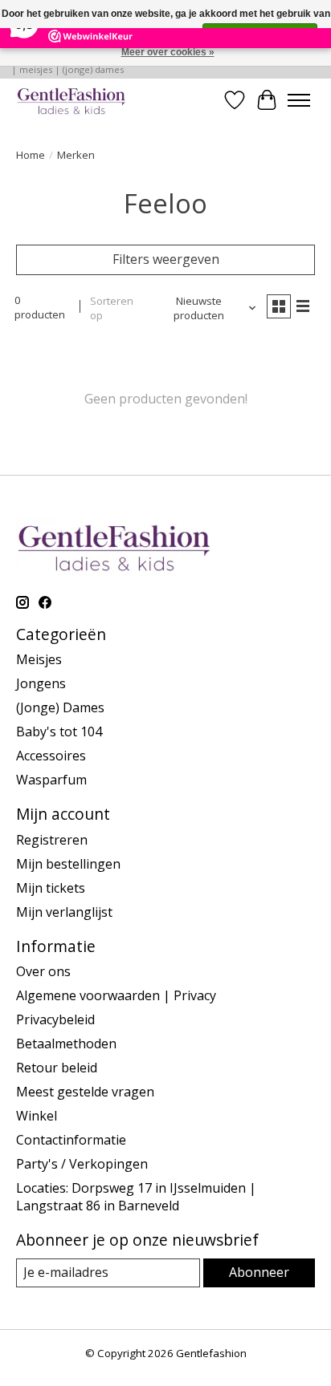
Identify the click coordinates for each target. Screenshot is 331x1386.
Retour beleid (56, 1067)
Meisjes (39, 659)
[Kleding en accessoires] (71, 99)
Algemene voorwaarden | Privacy (116, 995)
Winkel (36, 1116)
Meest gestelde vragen (85, 1091)
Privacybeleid (55, 1019)
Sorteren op (111, 308)
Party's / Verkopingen (82, 1164)
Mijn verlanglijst (64, 912)
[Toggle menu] (299, 100)
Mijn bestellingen (68, 864)
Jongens (41, 683)
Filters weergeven (165, 259)
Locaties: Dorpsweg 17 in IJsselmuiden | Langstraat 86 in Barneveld (136, 1196)
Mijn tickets (50, 888)
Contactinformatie (71, 1140)
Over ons (43, 971)
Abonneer (259, 1272)
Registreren (52, 840)
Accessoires (51, 755)
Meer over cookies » (168, 52)
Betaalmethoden (66, 1043)
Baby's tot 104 (59, 731)
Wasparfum (51, 779)
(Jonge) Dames (60, 707)
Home (30, 155)
